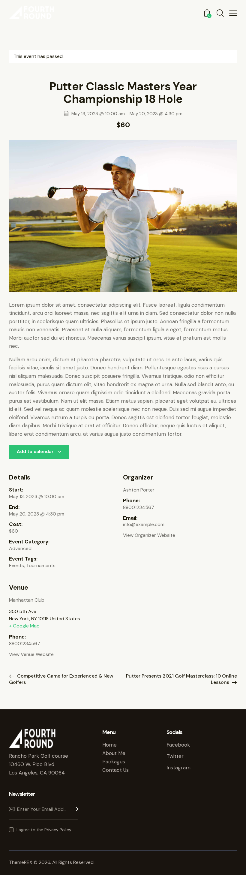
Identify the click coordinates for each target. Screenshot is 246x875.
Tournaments (41, 565)
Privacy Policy (57, 830)
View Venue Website (31, 654)
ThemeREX (21, 862)
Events (16, 565)
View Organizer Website (149, 535)
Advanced (20, 548)
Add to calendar (35, 452)
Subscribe (73, 809)
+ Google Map (24, 626)
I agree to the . (44, 829)
